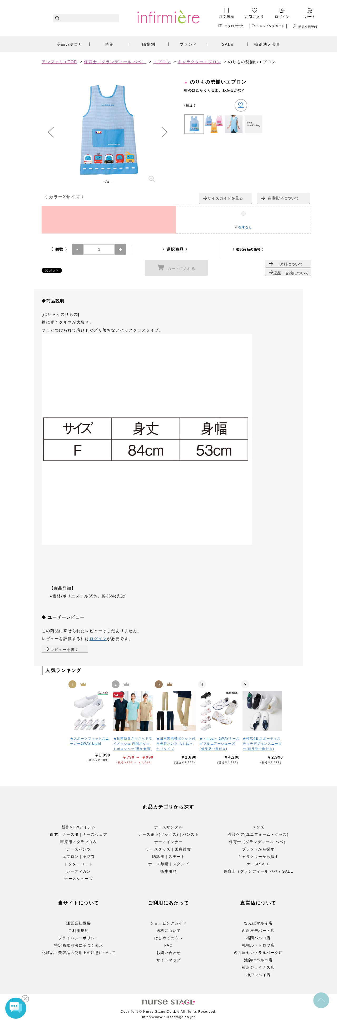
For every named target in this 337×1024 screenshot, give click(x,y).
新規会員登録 (308, 26)
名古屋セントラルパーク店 (258, 953)
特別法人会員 (267, 44)
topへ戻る (321, 1000)
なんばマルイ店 (258, 923)
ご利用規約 (78, 930)
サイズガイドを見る (225, 198)
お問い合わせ (168, 953)
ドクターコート (78, 864)
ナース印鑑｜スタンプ (168, 864)
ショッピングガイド (270, 26)
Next (164, 132)
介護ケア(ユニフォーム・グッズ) (258, 834)
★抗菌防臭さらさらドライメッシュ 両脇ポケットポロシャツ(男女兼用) (132, 744)
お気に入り (254, 16)
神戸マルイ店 (258, 975)
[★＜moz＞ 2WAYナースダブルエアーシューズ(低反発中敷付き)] (219, 711)
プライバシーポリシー (78, 938)
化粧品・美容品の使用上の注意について (78, 953)
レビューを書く (64, 649)
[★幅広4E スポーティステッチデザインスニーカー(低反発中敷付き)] (262, 711)
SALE (228, 44)
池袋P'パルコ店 (258, 960)
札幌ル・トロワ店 (258, 945)
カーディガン (78, 871)
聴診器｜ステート (168, 856)
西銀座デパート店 (258, 930)
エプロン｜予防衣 (78, 856)
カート (310, 16)
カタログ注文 (234, 26)
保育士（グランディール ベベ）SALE (258, 871)
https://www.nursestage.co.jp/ (168, 1017)
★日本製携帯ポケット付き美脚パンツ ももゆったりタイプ (176, 744)
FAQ (168, 945)
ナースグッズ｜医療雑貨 (168, 849)
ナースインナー (168, 842)
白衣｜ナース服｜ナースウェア (78, 834)
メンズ (258, 827)
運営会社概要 (78, 923)
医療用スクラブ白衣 (78, 842)
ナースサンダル (168, 827)
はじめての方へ (168, 938)
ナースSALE (258, 864)
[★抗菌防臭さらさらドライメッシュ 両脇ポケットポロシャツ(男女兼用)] (133, 711)
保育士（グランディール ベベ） (258, 842)
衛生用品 (168, 871)
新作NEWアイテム (79, 827)
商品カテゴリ (70, 44)
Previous (51, 132)
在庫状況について (283, 198)
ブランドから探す (258, 849)
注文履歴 (226, 16)
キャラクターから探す (258, 856)
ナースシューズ (78, 879)
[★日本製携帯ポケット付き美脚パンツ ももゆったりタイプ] (176, 711)
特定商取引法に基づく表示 (78, 945)
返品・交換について (291, 273)
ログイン (282, 16)
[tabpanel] (107, 132)
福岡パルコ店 (258, 938)
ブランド (188, 44)
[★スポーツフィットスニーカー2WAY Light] (90, 711)
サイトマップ (168, 960)
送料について (291, 264)
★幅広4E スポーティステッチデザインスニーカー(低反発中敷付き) (262, 744)
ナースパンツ (78, 849)
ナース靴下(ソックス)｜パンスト (168, 834)
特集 (109, 44)
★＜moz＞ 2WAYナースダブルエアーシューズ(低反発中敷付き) (220, 744)
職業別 (148, 44)
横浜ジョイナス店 (258, 967)
